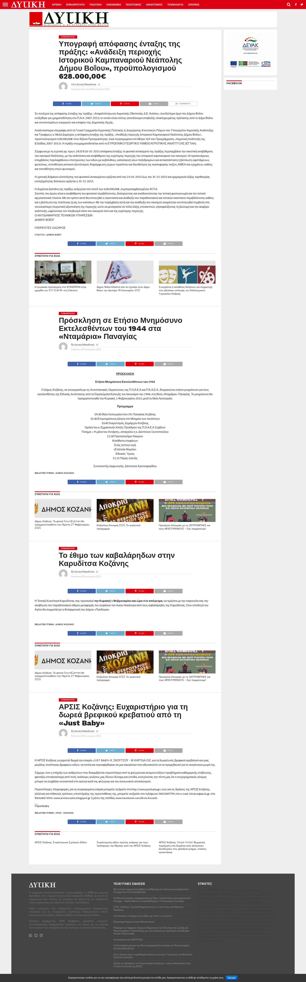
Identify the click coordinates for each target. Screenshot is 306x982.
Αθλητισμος (154, 4)
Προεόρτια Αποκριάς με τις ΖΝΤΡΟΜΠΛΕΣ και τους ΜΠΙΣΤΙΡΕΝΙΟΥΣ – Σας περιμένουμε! (184, 527)
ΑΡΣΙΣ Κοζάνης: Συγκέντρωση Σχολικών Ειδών (61, 842)
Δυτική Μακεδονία (86, 84)
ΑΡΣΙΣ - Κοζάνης (64, 813)
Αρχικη (56, 4)
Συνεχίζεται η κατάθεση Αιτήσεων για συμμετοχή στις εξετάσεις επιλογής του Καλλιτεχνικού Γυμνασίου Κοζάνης (185, 290)
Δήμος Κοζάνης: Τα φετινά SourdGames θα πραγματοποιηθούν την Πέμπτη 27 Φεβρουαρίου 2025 (62, 524)
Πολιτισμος (133, 4)
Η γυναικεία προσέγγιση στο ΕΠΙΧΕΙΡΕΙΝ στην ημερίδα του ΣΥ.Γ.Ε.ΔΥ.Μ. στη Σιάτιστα (60, 288)
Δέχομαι (232, 978)
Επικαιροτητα (75, 4)
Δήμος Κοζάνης (64, 473)
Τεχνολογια (175, 4)
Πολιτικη (95, 4)
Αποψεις (193, 4)
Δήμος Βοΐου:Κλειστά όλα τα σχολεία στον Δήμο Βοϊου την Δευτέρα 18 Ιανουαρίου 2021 (123, 288)
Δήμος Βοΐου (53, 234)
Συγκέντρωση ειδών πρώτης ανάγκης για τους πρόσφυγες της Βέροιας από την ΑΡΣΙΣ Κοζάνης (124, 844)
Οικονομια (113, 4)
